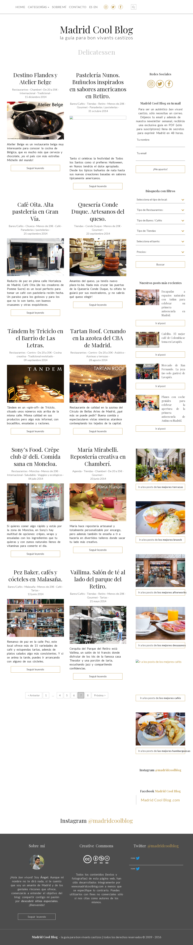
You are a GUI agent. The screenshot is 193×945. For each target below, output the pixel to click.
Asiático (119, 352)
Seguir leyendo (37, 916)
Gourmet (82, 107)
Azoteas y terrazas (97, 356)
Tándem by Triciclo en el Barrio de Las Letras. (35, 338)
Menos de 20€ (115, 103)
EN (95, 7)
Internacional (27, 93)
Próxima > (100, 695)
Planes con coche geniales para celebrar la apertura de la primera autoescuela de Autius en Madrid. (173, 408)
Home (20, 7)
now (133, 858)
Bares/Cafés (77, 103)
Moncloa (34, 471)
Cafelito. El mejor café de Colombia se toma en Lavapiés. (173, 338)
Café (58, 226)
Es (90, 7)
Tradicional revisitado (40, 356)
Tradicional (43, 93)
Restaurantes (20, 89)
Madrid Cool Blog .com (160, 800)
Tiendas (91, 103)
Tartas (34, 590)
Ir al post (160, 323)
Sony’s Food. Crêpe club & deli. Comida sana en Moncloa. (35, 456)
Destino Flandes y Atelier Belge (35, 78)
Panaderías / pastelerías (104, 107)
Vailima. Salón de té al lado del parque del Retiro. (97, 579)
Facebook (160, 791)
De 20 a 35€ (50, 89)
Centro (31, 352)
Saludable (30, 474)
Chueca (29, 226)
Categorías (37, 7)
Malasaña (30, 586)
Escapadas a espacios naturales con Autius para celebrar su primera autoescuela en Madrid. (173, 303)
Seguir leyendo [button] (35, 168)
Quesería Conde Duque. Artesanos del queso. (97, 211)
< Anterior (34, 695)
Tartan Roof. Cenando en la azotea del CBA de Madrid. (98, 338)
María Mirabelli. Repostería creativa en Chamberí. (98, 456)
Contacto (77, 7)
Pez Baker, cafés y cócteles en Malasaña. (35, 575)
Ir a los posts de (160, 487)
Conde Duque (93, 226)
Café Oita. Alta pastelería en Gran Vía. (35, 211)
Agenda (77, 471)
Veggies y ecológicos (50, 474)
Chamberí (35, 89)
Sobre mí (59, 7)
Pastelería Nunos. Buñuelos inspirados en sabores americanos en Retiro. (98, 85)
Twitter (156, 845)
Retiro (102, 103)
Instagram (160, 770)
